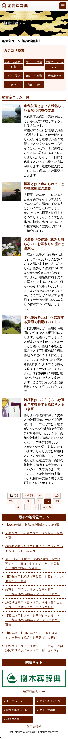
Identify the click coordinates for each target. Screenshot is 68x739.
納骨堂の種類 (48, 710)
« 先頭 (29, 495)
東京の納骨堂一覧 (50, 701)
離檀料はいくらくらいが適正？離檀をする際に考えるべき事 (44, 404)
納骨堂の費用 (14, 719)
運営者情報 (34, 726)
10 (57, 495)
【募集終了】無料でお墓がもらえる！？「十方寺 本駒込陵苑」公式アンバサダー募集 (32, 620)
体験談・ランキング (54, 64)
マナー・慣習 (34, 62)
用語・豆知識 (34, 75)
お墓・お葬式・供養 (13, 64)
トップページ (14, 701)
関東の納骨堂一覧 (17, 710)
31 (38, 501)
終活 (13, 84)
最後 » (46, 507)
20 (11, 501)
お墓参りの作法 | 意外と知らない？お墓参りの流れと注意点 (44, 243)
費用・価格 (34, 84)
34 (18, 507)
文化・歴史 (13, 75)
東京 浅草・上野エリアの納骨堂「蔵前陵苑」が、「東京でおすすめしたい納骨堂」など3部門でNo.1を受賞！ (34, 564)
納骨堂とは (54, 75)
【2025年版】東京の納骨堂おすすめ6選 (32, 524)
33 (57, 501)
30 (28, 501)
